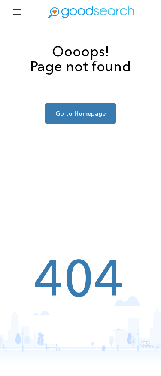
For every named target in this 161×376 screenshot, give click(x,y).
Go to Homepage (80, 113)
